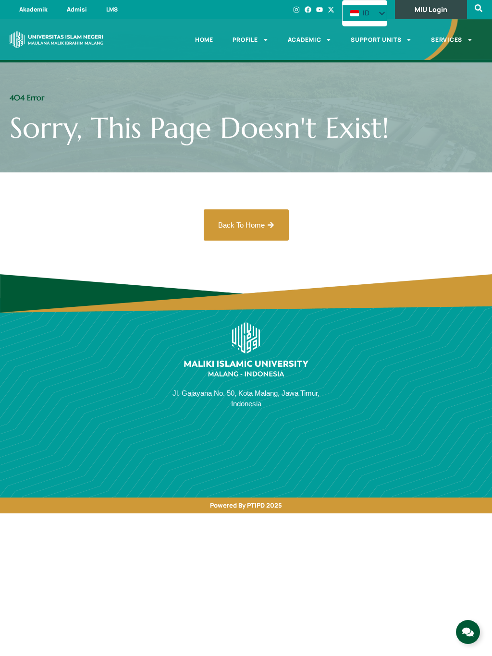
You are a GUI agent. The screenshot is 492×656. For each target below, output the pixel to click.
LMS (112, 9)
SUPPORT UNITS (376, 40)
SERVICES (446, 40)
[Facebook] (308, 9)
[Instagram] (296, 9)
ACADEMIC (304, 40)
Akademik (33, 9)
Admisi (77, 9)
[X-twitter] (331, 9)
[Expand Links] (468, 632)
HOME (204, 40)
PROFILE (245, 40)
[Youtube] (319, 9)
